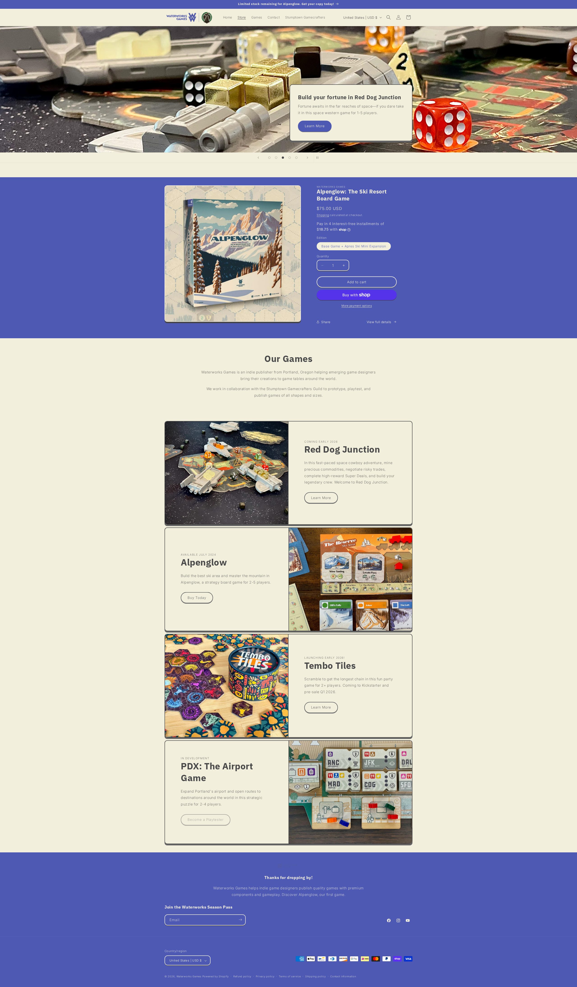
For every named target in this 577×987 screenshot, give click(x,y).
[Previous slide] (258, 158)
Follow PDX (189, 126)
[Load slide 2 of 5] (276, 157)
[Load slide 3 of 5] (282, 157)
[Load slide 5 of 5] (296, 157)
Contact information (343, 976)
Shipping (323, 215)
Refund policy (242, 976)
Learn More (321, 498)
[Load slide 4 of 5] (289, 157)
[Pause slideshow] (319, 158)
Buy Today (197, 598)
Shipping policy (315, 976)
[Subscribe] (240, 919)
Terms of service (290, 976)
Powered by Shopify (215, 976)
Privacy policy (265, 976)
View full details (379, 322)
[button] (389, 17)
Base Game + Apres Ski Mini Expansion (353, 246)
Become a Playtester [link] (206, 820)
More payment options (356, 305)
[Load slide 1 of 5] (269, 157)
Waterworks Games (188, 976)
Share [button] (325, 322)
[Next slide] (307, 158)
